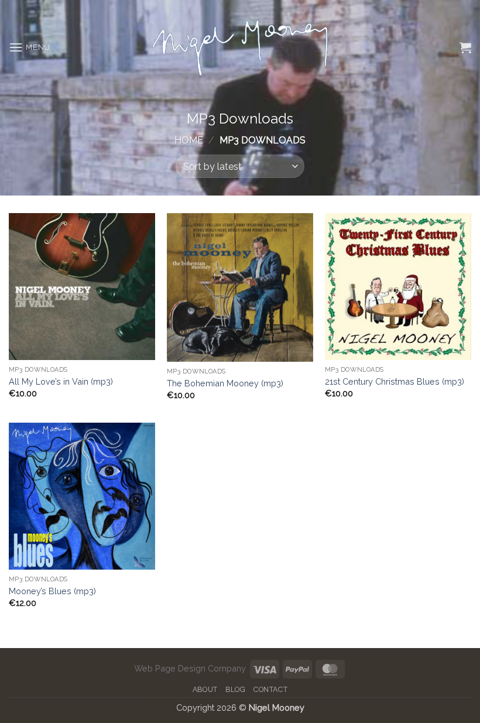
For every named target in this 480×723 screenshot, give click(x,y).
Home (188, 140)
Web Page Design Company (190, 668)
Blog (235, 689)
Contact (270, 689)
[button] (29, 47)
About (205, 689)
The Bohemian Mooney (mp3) (225, 383)
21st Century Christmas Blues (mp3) (394, 381)
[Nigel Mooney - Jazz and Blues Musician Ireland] (240, 48)
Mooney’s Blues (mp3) (52, 591)
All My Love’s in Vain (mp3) (61, 381)
